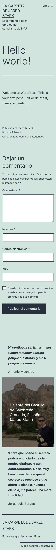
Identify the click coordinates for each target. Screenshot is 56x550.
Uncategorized (35, 136)
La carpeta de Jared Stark (13, 11)
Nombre (8, 229)
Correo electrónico (16, 249)
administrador (15, 132)
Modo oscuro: (29, 545)
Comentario (11, 190)
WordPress (35, 536)
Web (5, 268)
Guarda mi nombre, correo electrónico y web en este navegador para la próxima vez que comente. (30, 292)
